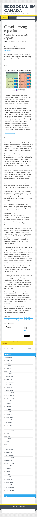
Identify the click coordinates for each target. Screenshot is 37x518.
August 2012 (8, 401)
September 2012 (9, 398)
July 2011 (7, 436)
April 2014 (8, 371)
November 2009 (9, 490)
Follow (9, 327)
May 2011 (7, 441)
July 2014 (7, 363)
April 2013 (8, 384)
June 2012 (8, 406)
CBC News (7, 50)
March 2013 (8, 387)
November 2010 (9, 458)
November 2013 (9, 382)
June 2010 (8, 471)
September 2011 (9, 430)
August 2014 (8, 360)
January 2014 (8, 379)
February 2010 (9, 482)
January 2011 (8, 452)
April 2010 (8, 476)
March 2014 (8, 374)
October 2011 (8, 428)
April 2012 (8, 411)
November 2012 (9, 395)
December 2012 (9, 393)
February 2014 (9, 376)
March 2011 (8, 447)
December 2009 (9, 487)
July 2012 (7, 403)
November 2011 (9, 425)
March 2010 (8, 479)
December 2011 (9, 422)
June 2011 (8, 439)
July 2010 (7, 468)
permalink (4, 343)
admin (24, 41)
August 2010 (8, 466)
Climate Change (16, 341)
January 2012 (8, 420)
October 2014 (8, 357)
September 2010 (9, 463)
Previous (8, 348)
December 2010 (9, 455)
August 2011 (8, 433)
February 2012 (9, 417)
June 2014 (8, 365)
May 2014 (8, 368)
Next (30, 348)
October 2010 (8, 460)
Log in (7, 499)
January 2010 (8, 485)
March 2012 (8, 414)
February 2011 (9, 449)
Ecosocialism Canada (19, 8)
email (25, 331)
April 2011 (8, 444)
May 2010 (8, 474)
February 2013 (9, 390)
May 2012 (8, 409)
